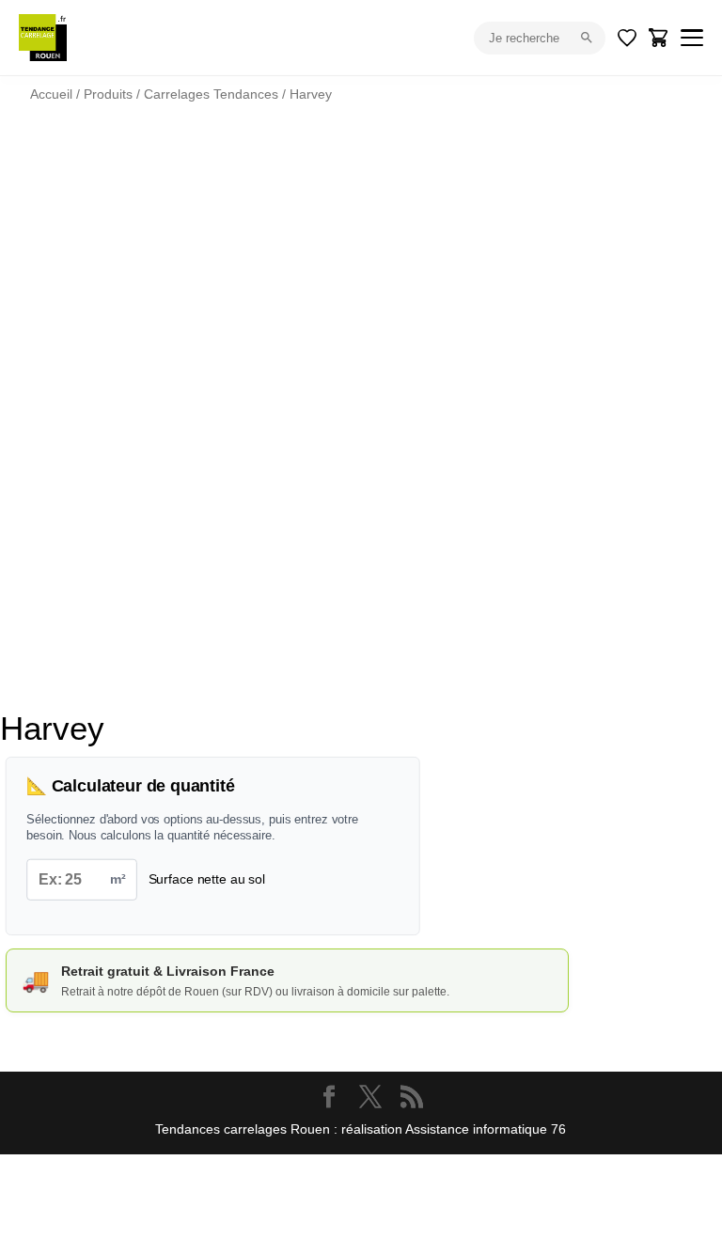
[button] (639, 184)
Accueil (51, 94)
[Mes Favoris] (627, 37)
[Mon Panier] (659, 37)
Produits (108, 94)
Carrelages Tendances (211, 94)
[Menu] (692, 37)
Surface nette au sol (207, 878)
